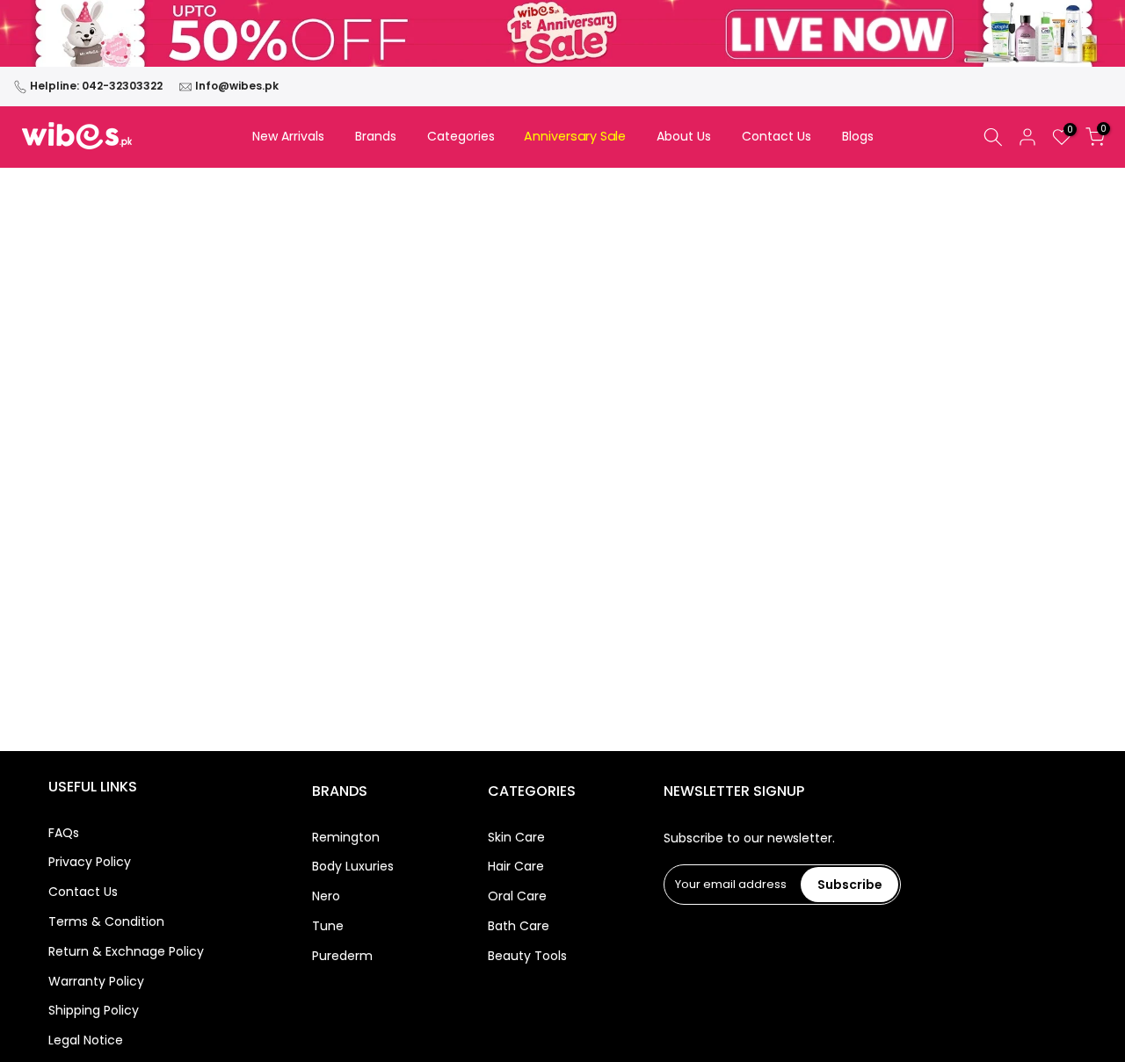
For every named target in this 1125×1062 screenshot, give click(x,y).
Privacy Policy (89, 863)
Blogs (858, 136)
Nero (326, 897)
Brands (375, 136)
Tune (328, 926)
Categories (461, 136)
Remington (346, 837)
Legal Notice (85, 1041)
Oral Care (517, 897)
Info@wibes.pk (237, 85)
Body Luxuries (353, 867)
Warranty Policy (96, 981)
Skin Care (516, 837)
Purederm (342, 956)
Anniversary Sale (575, 136)
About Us (684, 136)
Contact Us (776, 136)
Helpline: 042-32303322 (96, 85)
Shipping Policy (93, 1011)
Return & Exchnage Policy (126, 951)
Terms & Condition (106, 922)
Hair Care (516, 867)
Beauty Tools (527, 956)
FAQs (63, 833)
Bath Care (518, 926)
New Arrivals (288, 136)
